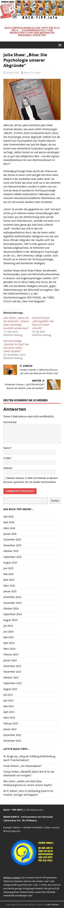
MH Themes (53, 904)
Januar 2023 (10, 729)
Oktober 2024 (11, 608)
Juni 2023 (8, 700)
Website (7, 468)
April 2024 (8, 643)
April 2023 (8, 712)
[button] (59, 44)
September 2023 (12, 683)
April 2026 (8, 522)
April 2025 (8, 579)
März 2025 (9, 585)
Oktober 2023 (11, 677)
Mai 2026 (8, 516)
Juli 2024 (8, 625)
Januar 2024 (10, 660)
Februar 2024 (10, 654)
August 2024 (10, 620)
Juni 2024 (8, 631)
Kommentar (10, 422)
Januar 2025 (10, 591)
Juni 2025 (8, 568)
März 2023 (9, 717)
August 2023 (10, 689)
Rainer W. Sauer (32, 72)
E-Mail (6, 458)
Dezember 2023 (12, 666)
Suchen (55, 500)
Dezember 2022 (12, 735)
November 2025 (12, 545)
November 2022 (12, 740)
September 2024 (12, 614)
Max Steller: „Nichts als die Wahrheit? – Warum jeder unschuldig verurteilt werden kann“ (16, 323)
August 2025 (10, 562)
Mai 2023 (8, 706)
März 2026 (9, 528)
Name (6, 448)
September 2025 (12, 556)
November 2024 (12, 602)
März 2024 (9, 648)
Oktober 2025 (11, 551)
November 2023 (12, 671)
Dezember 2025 (12, 539)
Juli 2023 (8, 694)
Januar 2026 (10, 533)
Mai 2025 (8, 574)
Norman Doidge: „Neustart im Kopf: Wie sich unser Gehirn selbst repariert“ (16, 346)
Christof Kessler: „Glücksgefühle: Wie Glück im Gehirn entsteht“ (43, 323)
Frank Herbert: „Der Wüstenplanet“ (22, 766)
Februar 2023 (10, 723)
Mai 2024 (8, 637)
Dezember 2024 (12, 597)
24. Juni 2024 (12, 72)
